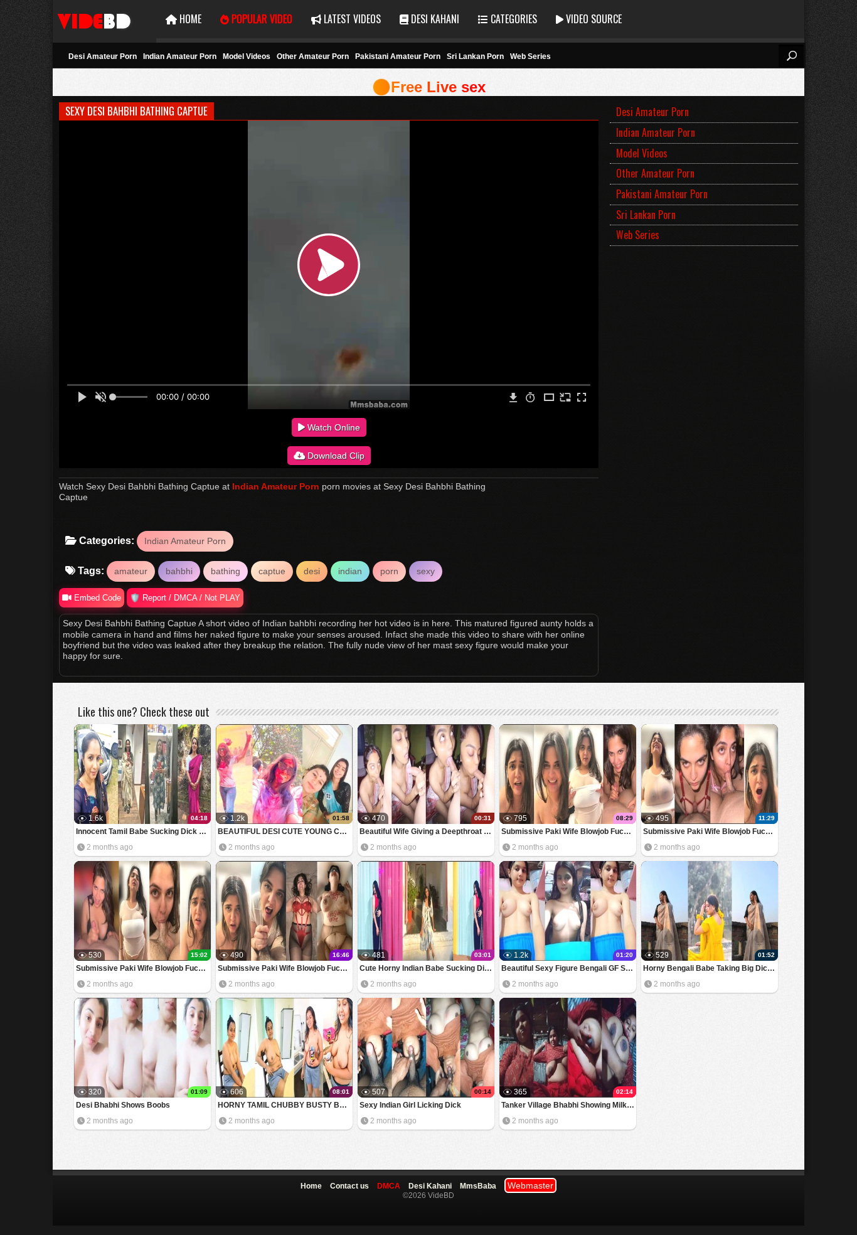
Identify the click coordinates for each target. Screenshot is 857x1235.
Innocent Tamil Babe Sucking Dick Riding (143, 831)
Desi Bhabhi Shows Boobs (123, 1105)
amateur (130, 571)
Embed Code (96, 597)
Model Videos (246, 56)
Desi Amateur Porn (102, 56)
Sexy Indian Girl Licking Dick (410, 1105)
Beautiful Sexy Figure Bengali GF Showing (568, 968)
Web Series (530, 56)
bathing (225, 571)
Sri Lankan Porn (475, 56)
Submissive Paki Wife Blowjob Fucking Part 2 (143, 968)
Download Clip (335, 456)
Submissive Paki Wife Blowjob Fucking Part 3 (710, 831)
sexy (426, 571)
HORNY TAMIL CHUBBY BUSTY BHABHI (285, 1105)
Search (791, 56)
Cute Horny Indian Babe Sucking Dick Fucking (426, 968)
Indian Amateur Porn (179, 56)
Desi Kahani (433, 18)
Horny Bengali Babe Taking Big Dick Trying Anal (710, 968)
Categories (512, 18)
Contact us (349, 1186)
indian (350, 571)
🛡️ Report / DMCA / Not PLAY (185, 597)
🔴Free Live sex (429, 86)
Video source (592, 18)
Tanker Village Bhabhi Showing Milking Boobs (568, 1105)
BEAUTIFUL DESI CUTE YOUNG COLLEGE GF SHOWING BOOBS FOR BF (285, 831)
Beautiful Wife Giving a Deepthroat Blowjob (426, 831)
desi (312, 571)
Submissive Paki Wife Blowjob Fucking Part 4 (568, 831)
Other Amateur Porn (313, 56)
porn (389, 571)
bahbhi (179, 571)
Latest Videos (351, 18)
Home (189, 18)
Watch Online (332, 427)
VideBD (104, 19)
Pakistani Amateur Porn (397, 56)
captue (271, 571)
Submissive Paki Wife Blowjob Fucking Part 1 (285, 968)
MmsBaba (478, 1186)
